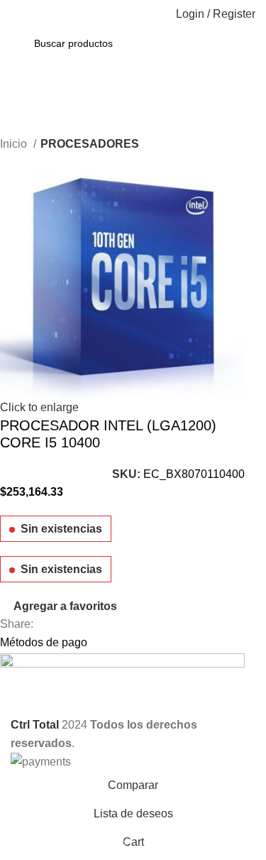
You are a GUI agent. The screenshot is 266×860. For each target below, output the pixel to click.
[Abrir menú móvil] (16, 14)
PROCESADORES (89, 144)
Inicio (15, 144)
